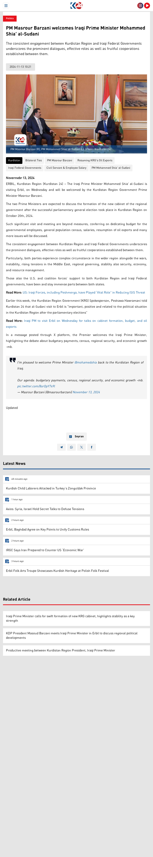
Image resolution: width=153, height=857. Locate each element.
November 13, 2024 (86, 392)
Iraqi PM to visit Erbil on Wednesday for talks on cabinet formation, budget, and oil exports (76, 324)
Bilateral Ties (33, 160)
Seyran (79, 436)
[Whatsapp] (71, 447)
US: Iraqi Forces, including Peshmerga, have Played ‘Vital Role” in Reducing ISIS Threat (84, 292)
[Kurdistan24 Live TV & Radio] (147, 6)
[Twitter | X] (81, 447)
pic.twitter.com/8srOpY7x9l (36, 386)
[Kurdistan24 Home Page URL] (76, 5)
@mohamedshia (85, 362)
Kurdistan (14, 160)
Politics (10, 18)
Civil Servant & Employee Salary (66, 168)
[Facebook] (91, 447)
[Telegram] (61, 447)
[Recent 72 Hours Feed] (140, 6)
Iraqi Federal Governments (24, 168)
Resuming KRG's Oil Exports (94, 160)
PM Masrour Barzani (59, 160)
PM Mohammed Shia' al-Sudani (111, 168)
